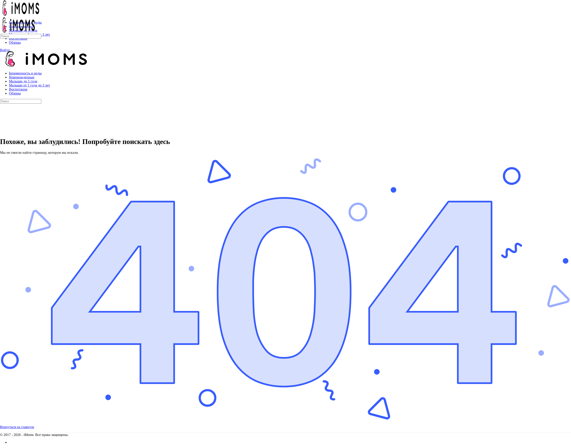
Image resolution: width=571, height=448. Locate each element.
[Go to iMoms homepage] (20, 15)
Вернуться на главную (17, 427)
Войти (5, 50)
